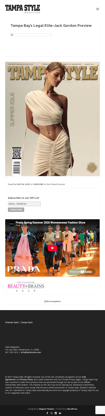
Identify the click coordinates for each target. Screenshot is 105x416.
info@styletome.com (31, 352)
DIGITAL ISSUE (23, 184)
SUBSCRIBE (38, 184)
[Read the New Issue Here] (52, 175)
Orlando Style (11, 322)
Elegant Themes (46, 409)
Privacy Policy (26, 379)
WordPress (72, 409)
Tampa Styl (26, 322)
